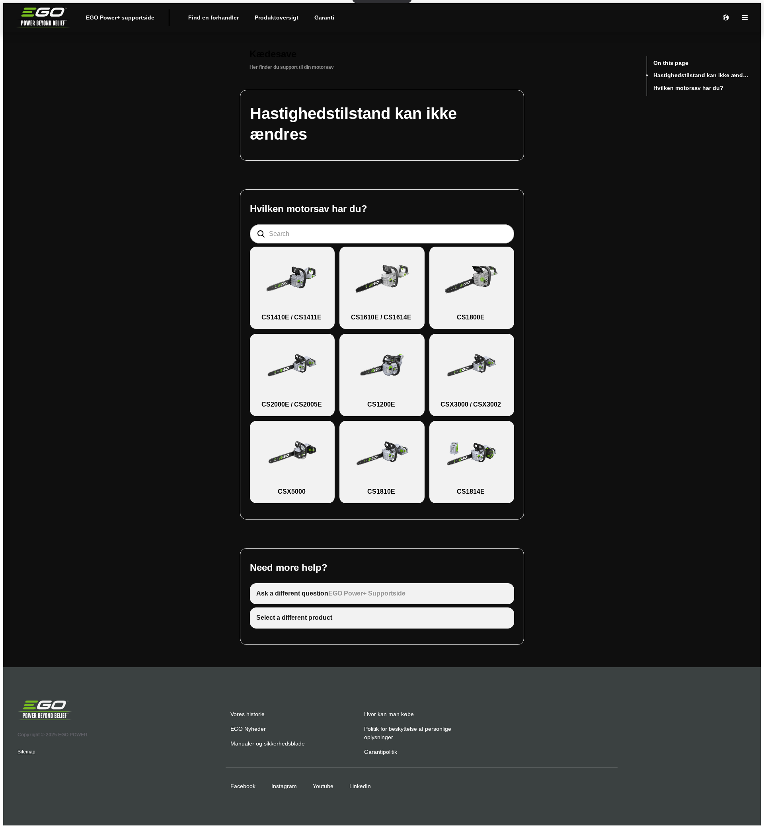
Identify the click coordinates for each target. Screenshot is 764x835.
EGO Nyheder (248, 729)
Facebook (242, 786)
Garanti (324, 17)
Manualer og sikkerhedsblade (267, 743)
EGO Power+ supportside (120, 17)
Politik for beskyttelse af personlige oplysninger (407, 733)
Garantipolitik (380, 752)
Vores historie (247, 714)
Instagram (284, 786)
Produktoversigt (276, 17)
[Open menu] (744, 17)
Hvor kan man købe (389, 714)
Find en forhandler (213, 17)
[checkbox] (292, 288)
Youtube (323, 786)
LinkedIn (360, 786)
